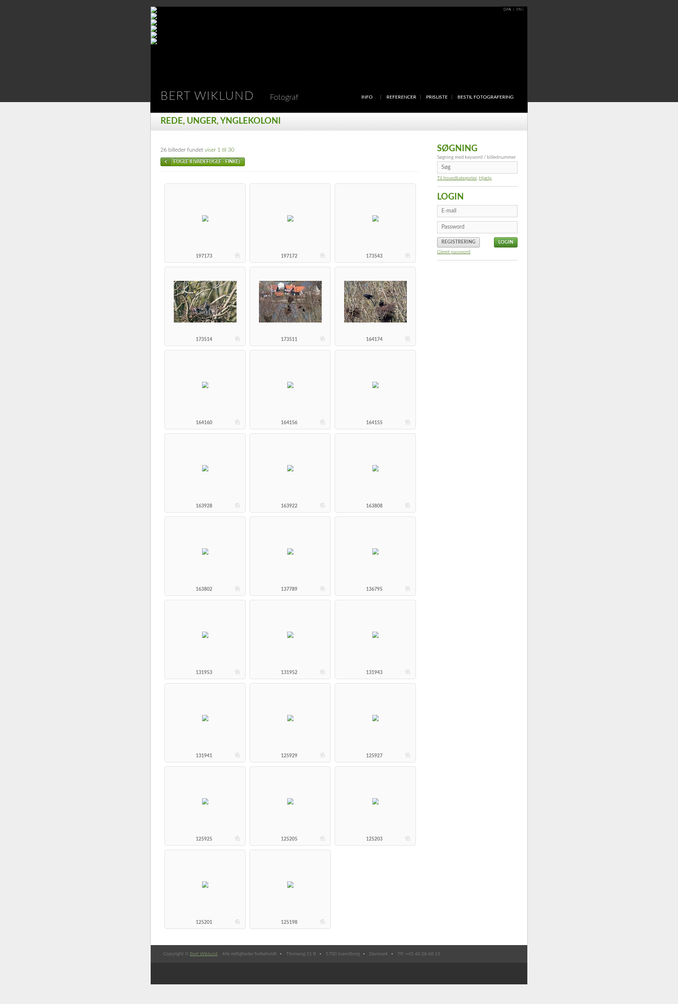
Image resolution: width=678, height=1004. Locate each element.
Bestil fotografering (485, 97)
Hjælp (485, 178)
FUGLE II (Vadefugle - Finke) (206, 161)
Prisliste (437, 97)
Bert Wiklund (229, 96)
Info (367, 97)
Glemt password (453, 251)
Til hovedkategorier (457, 178)
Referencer (401, 97)
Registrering (458, 242)
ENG (520, 9)
